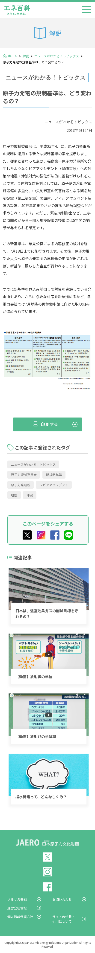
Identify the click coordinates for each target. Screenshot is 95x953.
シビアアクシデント (53, 485)
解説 (26, 56)
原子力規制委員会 (24, 474)
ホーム (13, 56)
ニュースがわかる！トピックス (56, 56)
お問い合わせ (62, 899)
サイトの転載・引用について (63, 919)
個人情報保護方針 (20, 916)
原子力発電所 (20, 485)
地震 (14, 495)
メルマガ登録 (17, 899)
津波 (30, 495)
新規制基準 (54, 474)
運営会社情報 (17, 908)
